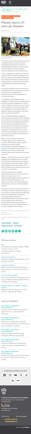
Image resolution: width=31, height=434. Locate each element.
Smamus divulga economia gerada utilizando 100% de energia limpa (12, 334)
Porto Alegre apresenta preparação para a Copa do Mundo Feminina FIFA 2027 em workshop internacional (15, 279)
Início (2, 7)
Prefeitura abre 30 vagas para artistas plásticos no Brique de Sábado (14, 290)
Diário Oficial (5, 416)
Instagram (4, 148)
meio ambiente (6, 223)
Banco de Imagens (21, 416)
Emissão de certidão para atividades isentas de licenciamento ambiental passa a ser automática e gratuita (15, 323)
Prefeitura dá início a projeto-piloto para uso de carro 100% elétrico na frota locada (15, 357)
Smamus (15, 223)
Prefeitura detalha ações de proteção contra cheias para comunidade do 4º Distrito (13, 345)
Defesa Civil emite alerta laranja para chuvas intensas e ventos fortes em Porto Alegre (14, 269)
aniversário (17, 225)
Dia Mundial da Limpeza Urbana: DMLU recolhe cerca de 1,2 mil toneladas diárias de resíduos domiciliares (15, 250)
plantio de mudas (7, 225)
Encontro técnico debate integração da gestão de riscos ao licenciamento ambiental (14, 311)
